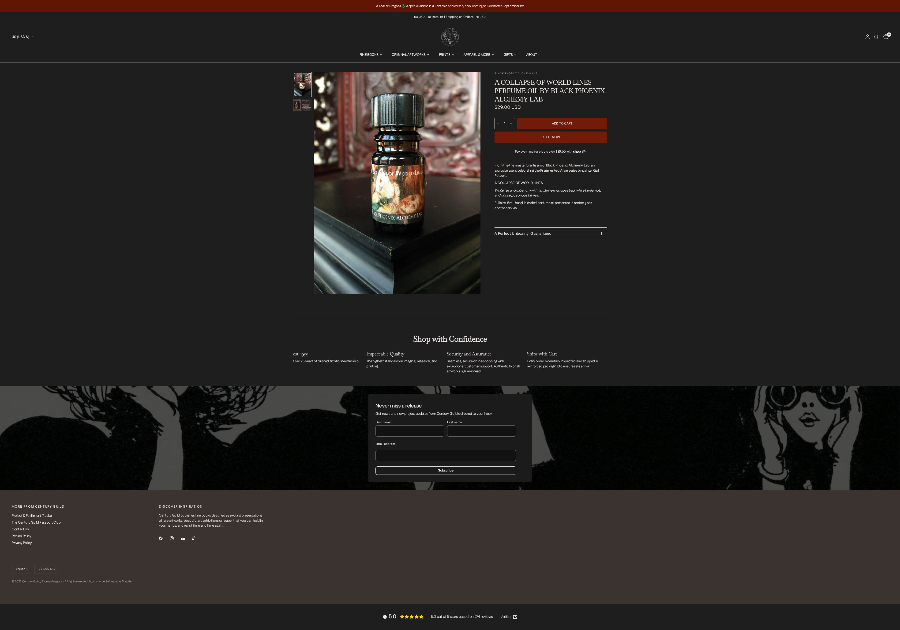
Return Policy (21, 536)
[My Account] (867, 37)
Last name (454, 422)
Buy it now (550, 137)
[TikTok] (197, 538)
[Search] (876, 37)
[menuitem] (371, 55)
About (531, 54)
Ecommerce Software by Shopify (110, 581)
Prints (444, 54)
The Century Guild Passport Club (36, 522)
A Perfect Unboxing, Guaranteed (523, 233)
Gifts (508, 54)
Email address (385, 444)
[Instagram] (175, 538)
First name (383, 422)
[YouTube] (186, 539)
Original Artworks (408, 54)
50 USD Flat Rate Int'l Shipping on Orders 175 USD (450, 17)
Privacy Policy (22, 542)
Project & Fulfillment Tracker (32, 515)
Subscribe (446, 470)
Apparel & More (477, 54)
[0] (884, 37)
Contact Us (20, 529)
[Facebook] (164, 538)
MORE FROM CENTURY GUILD (38, 506)
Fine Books (369, 54)
